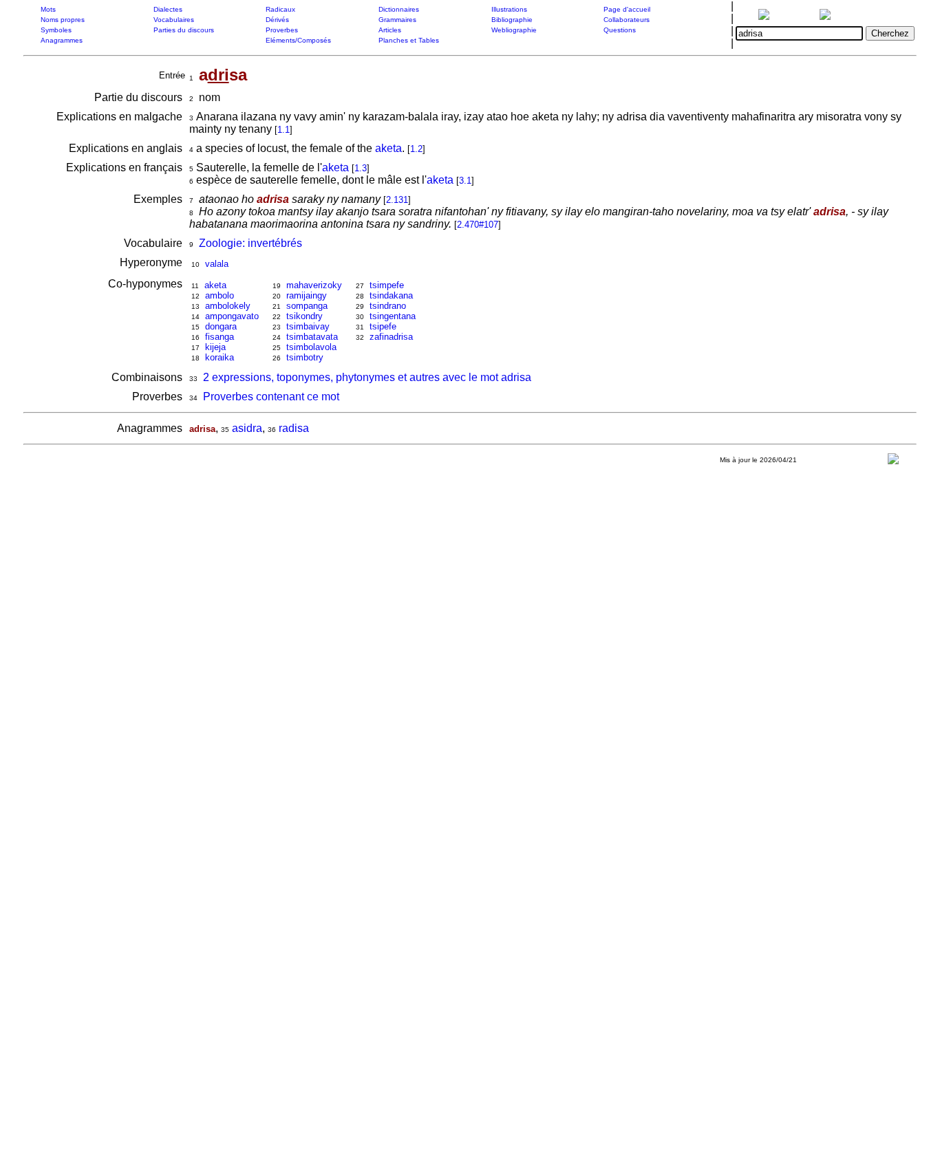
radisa (294, 428)
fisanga (219, 337)
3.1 (465, 180)
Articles (389, 30)
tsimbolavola (311, 347)
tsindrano (388, 306)
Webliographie (514, 30)
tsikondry (304, 316)
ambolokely (227, 306)
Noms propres (63, 19)
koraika (219, 357)
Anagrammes (62, 40)
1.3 (360, 168)
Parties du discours (183, 30)
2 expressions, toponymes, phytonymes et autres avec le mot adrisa (367, 377)
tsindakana (391, 295)
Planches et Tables (408, 40)
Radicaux (280, 9)
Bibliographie (512, 19)
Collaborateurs (626, 19)
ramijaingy (306, 295)
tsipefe (383, 326)
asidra (247, 428)
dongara (221, 326)
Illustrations (509, 9)
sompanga (307, 306)
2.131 (397, 200)
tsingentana (393, 316)
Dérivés (277, 19)
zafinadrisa (391, 337)
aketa (388, 148)
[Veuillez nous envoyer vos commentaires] (893, 462)
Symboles (56, 30)
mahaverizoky (314, 285)
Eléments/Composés (298, 40)
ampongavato (232, 316)
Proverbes (282, 30)
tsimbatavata (312, 337)
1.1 (283, 129)
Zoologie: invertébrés (250, 243)
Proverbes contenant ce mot (271, 396)
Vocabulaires (173, 19)
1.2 (416, 149)
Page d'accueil (626, 9)
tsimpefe (387, 285)
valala (216, 264)
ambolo (219, 295)
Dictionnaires (398, 9)
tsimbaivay (308, 326)
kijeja (215, 347)
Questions (619, 30)
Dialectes (167, 9)
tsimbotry (304, 357)
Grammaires (397, 19)
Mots (48, 9)
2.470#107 (477, 224)
